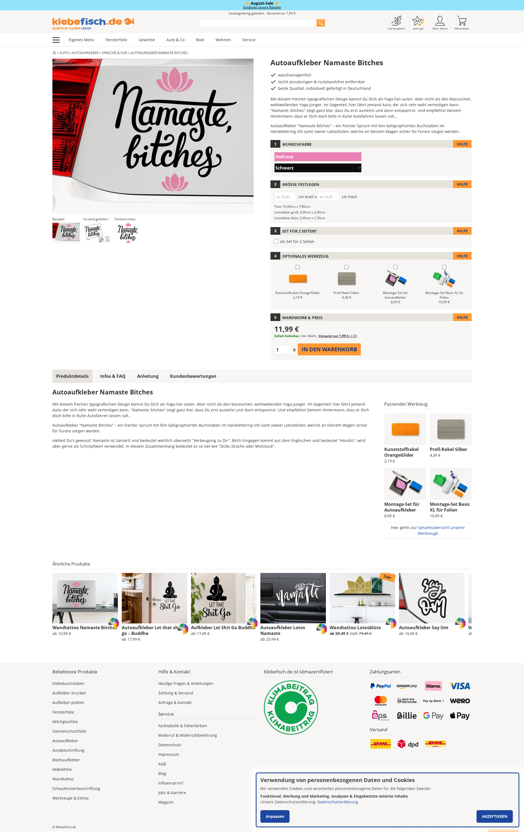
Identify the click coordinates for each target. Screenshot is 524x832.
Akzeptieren (494, 816)
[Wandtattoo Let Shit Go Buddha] (224, 598)
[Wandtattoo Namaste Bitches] (85, 598)
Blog (162, 773)
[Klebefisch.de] (122, 24)
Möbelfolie (62, 769)
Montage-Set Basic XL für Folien (450, 507)
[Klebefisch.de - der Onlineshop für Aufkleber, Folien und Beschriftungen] (54, 53)
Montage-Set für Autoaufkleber (401, 507)
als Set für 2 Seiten (297, 241)
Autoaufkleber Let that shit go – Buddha (151, 630)
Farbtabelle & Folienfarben (182, 725)
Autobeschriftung (68, 750)
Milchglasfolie (65, 721)
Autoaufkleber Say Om (423, 628)
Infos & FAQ (113, 376)
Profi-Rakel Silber (448, 449)
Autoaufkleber (85, 53)
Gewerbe (147, 39)
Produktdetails (72, 376)
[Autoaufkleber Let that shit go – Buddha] (154, 598)
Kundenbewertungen (193, 376)
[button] (66, 233)
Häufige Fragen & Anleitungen (185, 683)
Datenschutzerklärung (337, 801)
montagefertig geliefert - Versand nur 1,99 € (262, 13)
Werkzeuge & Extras (70, 798)
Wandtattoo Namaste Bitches (84, 628)
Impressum (168, 754)
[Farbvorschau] (128, 233)
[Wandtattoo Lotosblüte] (362, 598)
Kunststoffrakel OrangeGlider (401, 452)
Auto (64, 53)
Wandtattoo (63, 779)
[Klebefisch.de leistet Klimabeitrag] (315, 708)
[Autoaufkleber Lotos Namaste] (293, 598)
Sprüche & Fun (114, 53)
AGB (162, 763)
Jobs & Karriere (172, 792)
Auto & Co (175, 39)
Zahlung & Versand (175, 693)
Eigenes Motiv (81, 39)
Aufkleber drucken (69, 693)
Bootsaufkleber (66, 759)
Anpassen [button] (275, 816)
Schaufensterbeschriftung (76, 788)
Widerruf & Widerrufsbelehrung (187, 735)
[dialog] (388, 800)
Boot (200, 39)
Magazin (166, 802)
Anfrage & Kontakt (175, 702)
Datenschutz (169, 744)
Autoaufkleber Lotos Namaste (282, 630)
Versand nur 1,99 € (337, 336)
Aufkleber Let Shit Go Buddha (223, 628)
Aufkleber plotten (68, 702)
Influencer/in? (170, 783)
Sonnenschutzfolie (69, 731)
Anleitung (148, 376)
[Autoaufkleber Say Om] (432, 598)
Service (248, 39)
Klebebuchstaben (68, 683)
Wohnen (223, 39)
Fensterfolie (116, 39)
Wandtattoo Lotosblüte (355, 628)
